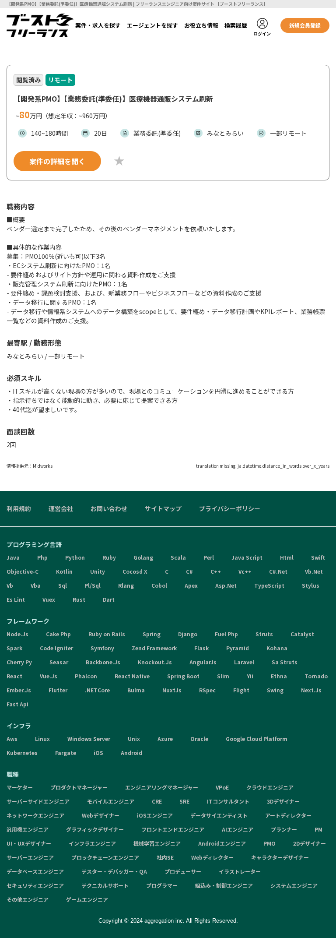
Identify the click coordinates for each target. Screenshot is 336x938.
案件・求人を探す (98, 25)
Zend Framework (154, 648)
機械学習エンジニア (157, 843)
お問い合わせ (109, 508)
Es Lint (16, 599)
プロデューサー (182, 871)
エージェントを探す (152, 25)
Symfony (102, 648)
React (14, 676)
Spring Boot (183, 676)
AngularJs (203, 662)
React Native (132, 676)
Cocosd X (134, 571)
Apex (191, 585)
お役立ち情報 (201, 25)
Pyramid (237, 648)
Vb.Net (314, 571)
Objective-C (22, 571)
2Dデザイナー (309, 843)
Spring (152, 634)
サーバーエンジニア (30, 857)
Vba (36, 585)
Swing (275, 690)
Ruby (109, 557)
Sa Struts (285, 662)
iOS (98, 752)
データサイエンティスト (219, 815)
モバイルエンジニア (110, 801)
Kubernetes (22, 752)
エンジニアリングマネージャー (161, 787)
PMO (269, 843)
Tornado (316, 676)
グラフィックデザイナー (95, 829)
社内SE (165, 857)
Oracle (199, 738)
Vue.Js (48, 676)
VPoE (222, 787)
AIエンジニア (237, 829)
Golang (143, 557)
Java (13, 557)
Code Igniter (56, 648)
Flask (201, 648)
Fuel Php (226, 634)
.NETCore (97, 690)
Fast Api (17, 704)
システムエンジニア (294, 885)
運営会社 (61, 508)
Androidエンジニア (222, 843)
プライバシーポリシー (229, 508)
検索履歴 (235, 25)
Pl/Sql (92, 585)
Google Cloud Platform (256, 738)
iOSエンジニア (155, 815)
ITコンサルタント (228, 801)
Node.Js (17, 634)
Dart (109, 599)
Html (287, 557)
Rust (79, 599)
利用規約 (19, 508)
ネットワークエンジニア (35, 815)
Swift (318, 557)
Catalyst (302, 634)
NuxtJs (172, 690)
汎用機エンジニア (28, 829)
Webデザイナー (100, 815)
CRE (157, 801)
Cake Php (58, 634)
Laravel (244, 662)
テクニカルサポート (105, 885)
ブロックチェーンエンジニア (105, 857)
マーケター (20, 787)
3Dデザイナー (283, 801)
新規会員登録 (305, 25)
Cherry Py (19, 662)
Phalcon (86, 676)
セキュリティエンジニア (35, 885)
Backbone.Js (103, 662)
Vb (10, 585)
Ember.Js (19, 690)
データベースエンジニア (35, 871)
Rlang (126, 585)
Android (131, 752)
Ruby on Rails (106, 634)
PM (318, 829)
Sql (62, 585)
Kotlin (64, 571)
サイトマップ (163, 508)
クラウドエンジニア (270, 787)
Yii (250, 676)
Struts (264, 634)
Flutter (58, 690)
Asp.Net (226, 585)
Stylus (310, 585)
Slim (223, 676)
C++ (215, 571)
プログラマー (162, 885)
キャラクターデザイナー (280, 857)
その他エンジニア (28, 899)
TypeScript (269, 585)
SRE (184, 801)
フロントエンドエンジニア (172, 829)
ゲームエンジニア (87, 899)
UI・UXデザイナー (29, 843)
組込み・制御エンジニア (224, 885)
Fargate (65, 752)
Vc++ (245, 571)
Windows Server (88, 738)
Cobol (159, 585)
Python (75, 557)
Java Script (246, 557)
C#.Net (278, 571)
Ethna (279, 676)
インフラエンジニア (92, 843)
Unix (134, 738)
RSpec (207, 690)
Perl (208, 557)
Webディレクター (212, 857)
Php (42, 557)
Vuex (48, 599)
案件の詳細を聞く (57, 161)
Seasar (58, 662)
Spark (14, 648)
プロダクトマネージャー (79, 787)
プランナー (284, 829)
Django (187, 634)
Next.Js (311, 690)
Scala (178, 557)
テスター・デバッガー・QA (114, 871)
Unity (97, 571)
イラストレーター (240, 871)
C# (189, 571)
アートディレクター (288, 815)
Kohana (276, 648)
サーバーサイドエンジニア (38, 801)
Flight (241, 690)
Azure (165, 738)
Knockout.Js (155, 662)
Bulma (136, 690)
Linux (42, 738)
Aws (12, 738)
